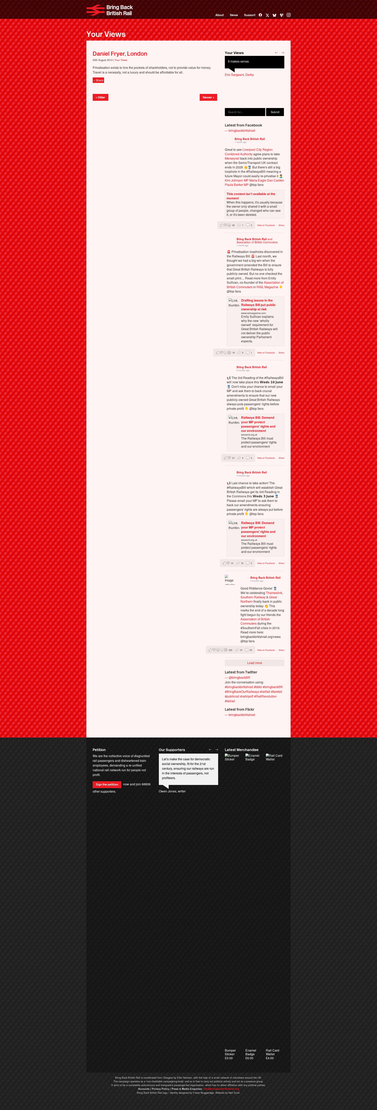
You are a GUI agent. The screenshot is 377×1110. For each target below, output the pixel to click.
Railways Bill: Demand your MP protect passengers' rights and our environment (258, 424)
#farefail (276, 691)
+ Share (98, 80)
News (234, 15)
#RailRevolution (265, 696)
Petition (99, 750)
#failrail (230, 701)
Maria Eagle (257, 180)
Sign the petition (107, 784)
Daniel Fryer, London (120, 54)
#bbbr (258, 687)
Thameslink (274, 592)
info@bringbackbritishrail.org (221, 1089)
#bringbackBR (273, 687)
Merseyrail (232, 158)
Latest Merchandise (242, 750)
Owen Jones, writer (172, 791)
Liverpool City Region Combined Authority (249, 151)
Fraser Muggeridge (203, 1093)
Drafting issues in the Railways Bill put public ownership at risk (258, 304)
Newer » (208, 97)
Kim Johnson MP (237, 180)
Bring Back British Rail (109, 10)
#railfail (265, 691)
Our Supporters (172, 750)
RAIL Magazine (267, 287)
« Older (100, 97)
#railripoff (246, 696)
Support (249, 15)
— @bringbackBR (237, 677)
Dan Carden (275, 180)
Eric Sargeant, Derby (239, 74)
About (219, 15)
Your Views (106, 34)
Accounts (143, 1089)
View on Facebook (266, 225)
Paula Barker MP (237, 184)
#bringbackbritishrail (239, 687)
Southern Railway (253, 597)
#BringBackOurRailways (242, 691)
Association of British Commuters (255, 621)
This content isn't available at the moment (251, 196)
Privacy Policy (160, 1089)
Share (281, 225)
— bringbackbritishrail (240, 130)
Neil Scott (234, 1093)
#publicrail (232, 696)
